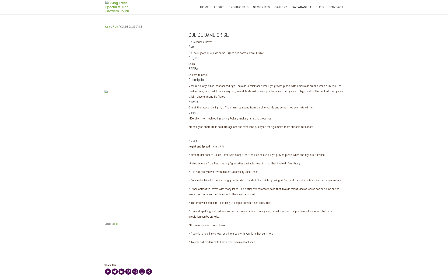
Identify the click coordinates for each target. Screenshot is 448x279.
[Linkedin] (121, 272)
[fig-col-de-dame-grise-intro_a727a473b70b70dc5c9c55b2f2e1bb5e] (139, 92)
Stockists (261, 7)
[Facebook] (108, 272)
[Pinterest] (128, 272)
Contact (336, 7)
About (219, 7)
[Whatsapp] (135, 272)
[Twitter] (115, 272)
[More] (149, 272)
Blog (320, 7)
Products (237, 7)
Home (204, 7)
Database (300, 7)
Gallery (280, 7)
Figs (115, 27)
